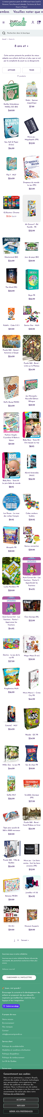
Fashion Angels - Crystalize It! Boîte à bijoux (11, 437)
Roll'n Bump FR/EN (11, 402)
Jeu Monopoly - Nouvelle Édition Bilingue (31, 398)
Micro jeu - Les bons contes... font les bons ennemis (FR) (31, 863)
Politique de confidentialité (14, 1094)
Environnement (8, 1023)
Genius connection (31, 546)
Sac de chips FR (31, 765)
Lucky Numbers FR (11, 587)
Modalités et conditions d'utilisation (16, 1050)
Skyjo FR (31, 295)
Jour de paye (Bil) (32, 257)
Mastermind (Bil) (11, 257)
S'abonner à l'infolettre (19, 977)
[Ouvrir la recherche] (4, 33)
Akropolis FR (11, 547)
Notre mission (7, 1019)
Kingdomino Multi (11, 688)
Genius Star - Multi (31, 325)
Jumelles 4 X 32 (32, 893)
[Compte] (33, 21)
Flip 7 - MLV (11, 175)
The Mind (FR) (11, 287)
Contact (5, 1031)
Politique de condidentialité (13, 1046)
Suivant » (25, 940)
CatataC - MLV (11, 725)
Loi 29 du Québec (9, 1061)
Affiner (11, 70)
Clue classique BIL (31, 617)
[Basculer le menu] (2, 22)
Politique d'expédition (10, 1054)
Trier (31, 70)
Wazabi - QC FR (31, 735)
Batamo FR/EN (11, 896)
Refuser (21, 1106)
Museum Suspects (32, 926)
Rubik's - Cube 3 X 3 (11, 325)
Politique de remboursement (13, 1058)
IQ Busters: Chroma (11, 213)
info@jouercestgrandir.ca (12, 1034)
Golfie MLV (11, 795)
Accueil (4, 39)
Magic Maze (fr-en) (31, 656)
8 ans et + (12, 39)
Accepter (20, 1100)
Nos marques (7, 1027)
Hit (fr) (11, 926)
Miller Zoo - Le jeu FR (11, 765)
